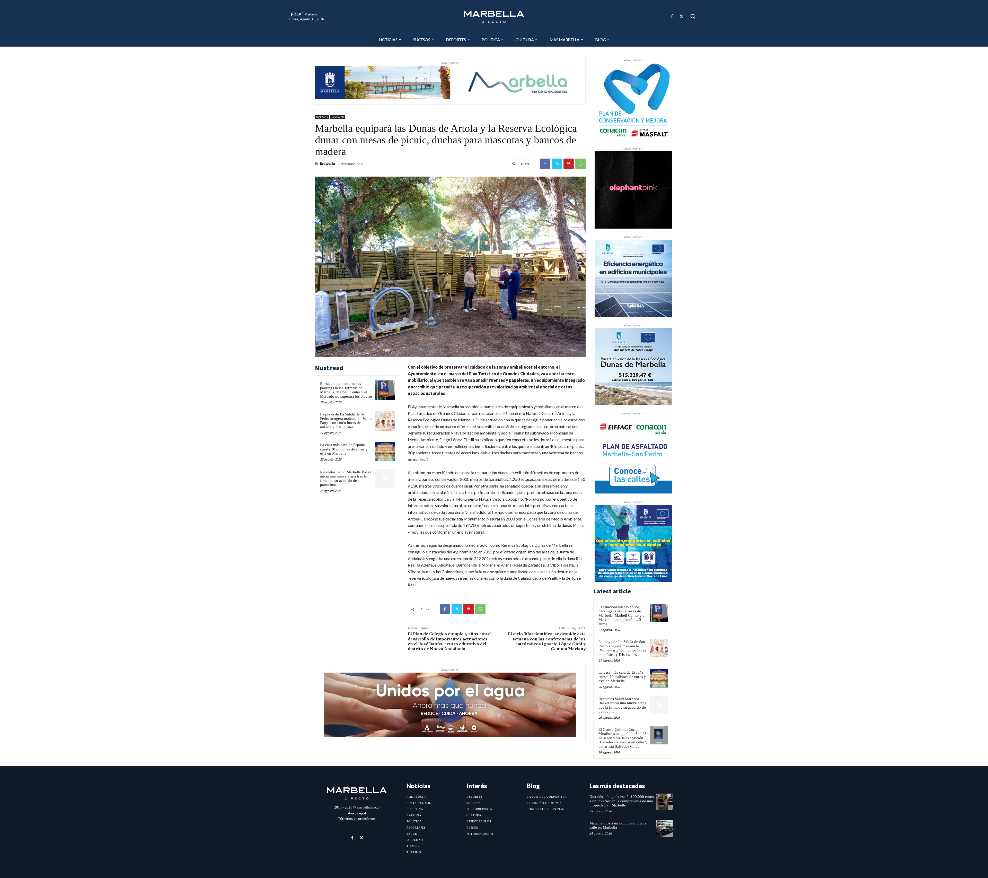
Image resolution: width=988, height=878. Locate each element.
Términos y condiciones (357, 818)
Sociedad (337, 116)
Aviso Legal (357, 813)
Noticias (322, 116)
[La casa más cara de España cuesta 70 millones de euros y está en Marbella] (385, 451)
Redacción (327, 164)
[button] (692, 16)
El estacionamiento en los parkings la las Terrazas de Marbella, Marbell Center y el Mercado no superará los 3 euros (346, 389)
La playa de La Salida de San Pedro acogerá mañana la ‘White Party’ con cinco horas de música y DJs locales (346, 420)
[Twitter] (681, 16)
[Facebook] (672, 16)
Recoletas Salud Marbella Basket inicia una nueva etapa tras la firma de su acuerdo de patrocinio (346, 478)
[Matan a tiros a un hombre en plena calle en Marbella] (664, 828)
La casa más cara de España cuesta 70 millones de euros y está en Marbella (344, 449)
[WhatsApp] (580, 164)
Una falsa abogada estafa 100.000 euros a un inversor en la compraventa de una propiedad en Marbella (621, 801)
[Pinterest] (568, 164)
